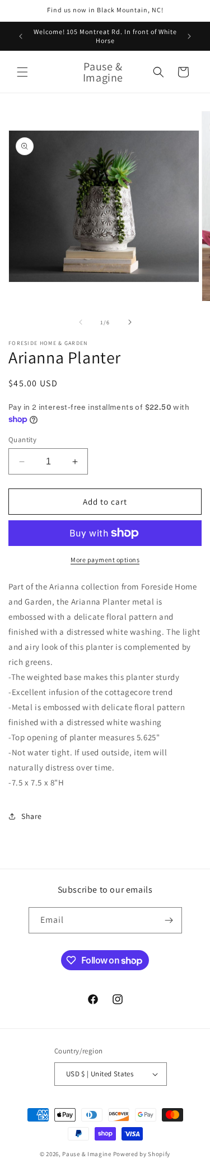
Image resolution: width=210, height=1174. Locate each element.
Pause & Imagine (86, 1154)
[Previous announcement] (20, 36)
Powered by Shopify (142, 1154)
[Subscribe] (169, 920)
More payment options (105, 559)
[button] (22, 72)
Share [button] (31, 816)
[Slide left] (80, 322)
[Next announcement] (189, 36)
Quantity (22, 439)
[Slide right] (130, 322)
